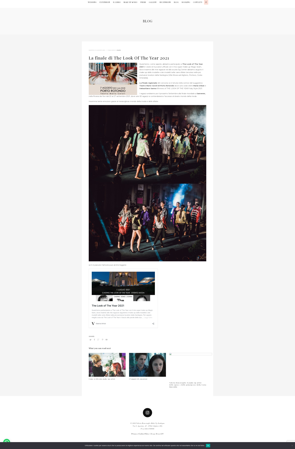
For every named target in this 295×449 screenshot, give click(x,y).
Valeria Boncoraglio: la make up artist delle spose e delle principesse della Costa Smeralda (187, 385)
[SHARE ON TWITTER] (90, 339)
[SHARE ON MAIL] (106, 339)
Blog (119, 50)
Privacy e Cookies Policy (140, 434)
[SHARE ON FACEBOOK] (94, 339)
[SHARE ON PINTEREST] (102, 339)
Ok (208, 445)
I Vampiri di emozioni (138, 379)
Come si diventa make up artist (102, 379)
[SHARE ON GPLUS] (98, 339)
